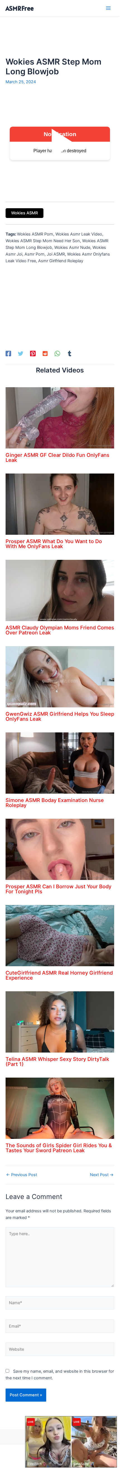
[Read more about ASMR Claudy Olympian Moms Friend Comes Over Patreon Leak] (60, 590)
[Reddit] (45, 353)
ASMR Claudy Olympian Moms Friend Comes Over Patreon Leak (60, 630)
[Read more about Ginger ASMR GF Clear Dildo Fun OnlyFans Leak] (60, 417)
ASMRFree (20, 8)
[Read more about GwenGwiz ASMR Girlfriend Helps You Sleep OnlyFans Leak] (60, 676)
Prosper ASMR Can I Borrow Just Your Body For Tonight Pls (58, 888)
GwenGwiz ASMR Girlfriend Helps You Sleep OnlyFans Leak (60, 716)
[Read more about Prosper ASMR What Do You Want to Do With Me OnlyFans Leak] (60, 503)
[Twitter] (20, 353)
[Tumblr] (69, 353)
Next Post (102, 1175)
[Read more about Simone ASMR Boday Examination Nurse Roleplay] (60, 762)
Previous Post (21, 1175)
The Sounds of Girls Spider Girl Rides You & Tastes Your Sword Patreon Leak (59, 1147)
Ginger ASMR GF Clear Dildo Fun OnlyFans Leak (57, 457)
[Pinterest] (33, 353)
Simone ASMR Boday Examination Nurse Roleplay (55, 802)
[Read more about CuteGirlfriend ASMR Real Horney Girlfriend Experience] (60, 935)
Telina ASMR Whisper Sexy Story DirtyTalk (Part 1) (57, 1061)
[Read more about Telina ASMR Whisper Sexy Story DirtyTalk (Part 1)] (60, 1021)
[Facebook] (8, 353)
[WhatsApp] (57, 353)
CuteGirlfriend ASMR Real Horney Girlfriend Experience (59, 975)
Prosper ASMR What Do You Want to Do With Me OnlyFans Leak (54, 543)
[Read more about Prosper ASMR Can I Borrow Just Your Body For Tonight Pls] (60, 849)
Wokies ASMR (24, 212)
